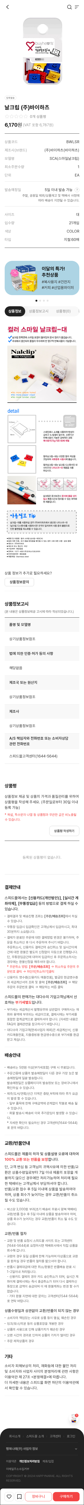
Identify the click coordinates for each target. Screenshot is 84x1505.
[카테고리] (77, 7)
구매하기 (66, 1496)
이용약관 (11, 1461)
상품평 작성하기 (64, 831)
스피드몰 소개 (35, 1436)
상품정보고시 (39, 311)
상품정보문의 (19, 582)
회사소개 (14, 1436)
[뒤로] (7, 7)
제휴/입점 (48, 1461)
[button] (36, 301)
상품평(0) (63, 311)
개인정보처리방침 (29, 1461)
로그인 (71, 1436)
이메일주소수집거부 (17, 1469)
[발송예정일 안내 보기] (76, 190)
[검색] (69, 7)
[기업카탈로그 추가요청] (19, 1496)
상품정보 (14, 311)
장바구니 (38, 1496)
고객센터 (55, 1436)
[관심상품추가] (9, 1496)
